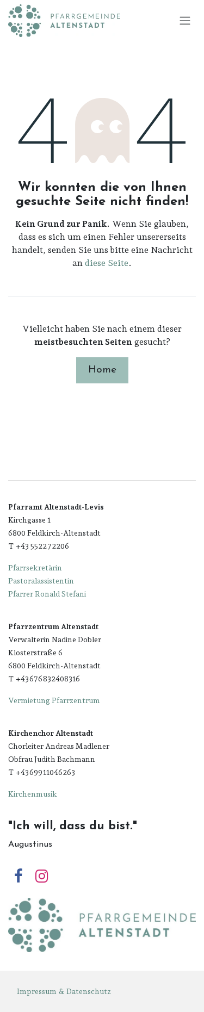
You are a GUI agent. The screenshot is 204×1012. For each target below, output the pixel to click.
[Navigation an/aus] (185, 21)
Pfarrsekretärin (35, 567)
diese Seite (106, 263)
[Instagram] (42, 876)
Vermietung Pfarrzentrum (54, 700)
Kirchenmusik (32, 794)
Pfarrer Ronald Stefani (47, 593)
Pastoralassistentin (41, 580)
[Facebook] (18, 876)
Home (102, 370)
